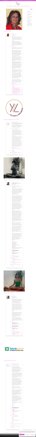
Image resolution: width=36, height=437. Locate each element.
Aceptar (22, 434)
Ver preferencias (32, 434)
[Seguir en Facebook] (12, 427)
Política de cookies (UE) (11, 434)
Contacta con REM (15, 434)
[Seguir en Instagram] (12, 265)
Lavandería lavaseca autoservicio (10, 360)
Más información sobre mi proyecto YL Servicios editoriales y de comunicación (17, 92)
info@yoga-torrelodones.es (17, 252)
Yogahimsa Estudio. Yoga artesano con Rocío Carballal (13, 179)
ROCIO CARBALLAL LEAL (8, 292)
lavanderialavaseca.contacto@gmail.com (17, 410)
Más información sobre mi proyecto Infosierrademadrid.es (17, 89)
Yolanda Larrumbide (7, 31)
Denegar (27, 434)
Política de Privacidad (6, 434)
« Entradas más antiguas (6, 432)
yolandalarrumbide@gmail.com (17, 148)
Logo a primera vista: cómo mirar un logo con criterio (29, 17)
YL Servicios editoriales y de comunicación (11, 119)
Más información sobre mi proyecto (16, 334)
